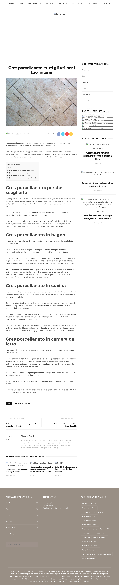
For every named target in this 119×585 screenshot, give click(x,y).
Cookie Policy (48, 505)
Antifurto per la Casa (89, 504)
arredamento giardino (89, 525)
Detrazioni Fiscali (105, 529)
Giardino (50, 3)
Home (11, 3)
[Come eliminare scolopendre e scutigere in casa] (17, 464)
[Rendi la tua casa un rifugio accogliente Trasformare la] (97, 203)
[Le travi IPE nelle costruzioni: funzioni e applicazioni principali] (59, 463)
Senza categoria (87, 101)
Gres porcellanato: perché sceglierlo (22, 170)
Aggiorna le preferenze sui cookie (56, 508)
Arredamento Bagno (89, 508)
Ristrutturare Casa (88, 558)
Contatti (106, 3)
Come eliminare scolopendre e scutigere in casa (17, 470)
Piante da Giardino (88, 554)
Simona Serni (16, 134)
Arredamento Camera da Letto (92, 512)
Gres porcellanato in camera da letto (23, 178)
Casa (21, 3)
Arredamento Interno (23, 403)
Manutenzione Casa (89, 541)
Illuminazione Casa (99, 533)
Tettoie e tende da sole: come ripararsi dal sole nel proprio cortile (21, 425)
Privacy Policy (48, 503)
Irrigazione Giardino (99, 537)
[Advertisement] (59, 39)
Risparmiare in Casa (104, 554)
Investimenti (77, 3)
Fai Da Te (63, 3)
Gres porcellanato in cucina (19, 175)
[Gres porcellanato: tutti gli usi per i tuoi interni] (41, 102)
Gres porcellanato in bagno (19, 173)
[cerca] (115, 14)
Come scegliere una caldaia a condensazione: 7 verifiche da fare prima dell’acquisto (41, 469)
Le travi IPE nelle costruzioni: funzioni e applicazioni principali (66, 469)
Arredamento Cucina (89, 516)
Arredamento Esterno (89, 520)
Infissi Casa (86, 537)
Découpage (86, 533)
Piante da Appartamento (90, 550)
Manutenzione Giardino (90, 546)
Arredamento (34, 3)
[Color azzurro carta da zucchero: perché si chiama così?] (97, 144)
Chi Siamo (92, 3)
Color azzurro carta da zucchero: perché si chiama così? (97, 155)
